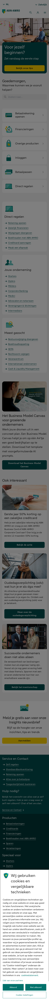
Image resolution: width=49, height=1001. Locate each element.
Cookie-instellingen (24, 995)
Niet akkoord (36, 987)
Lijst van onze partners (13, 980)
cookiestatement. (30, 975)
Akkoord (13, 987)
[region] (24, 935)
